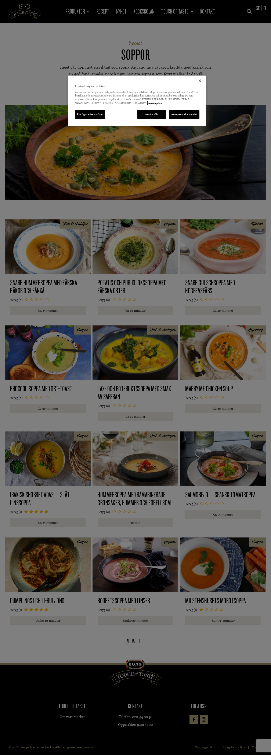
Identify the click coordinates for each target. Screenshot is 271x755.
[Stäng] (200, 80)
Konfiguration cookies (90, 114)
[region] (137, 101)
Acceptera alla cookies (184, 114)
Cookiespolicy (155, 103)
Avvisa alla (151, 114)
